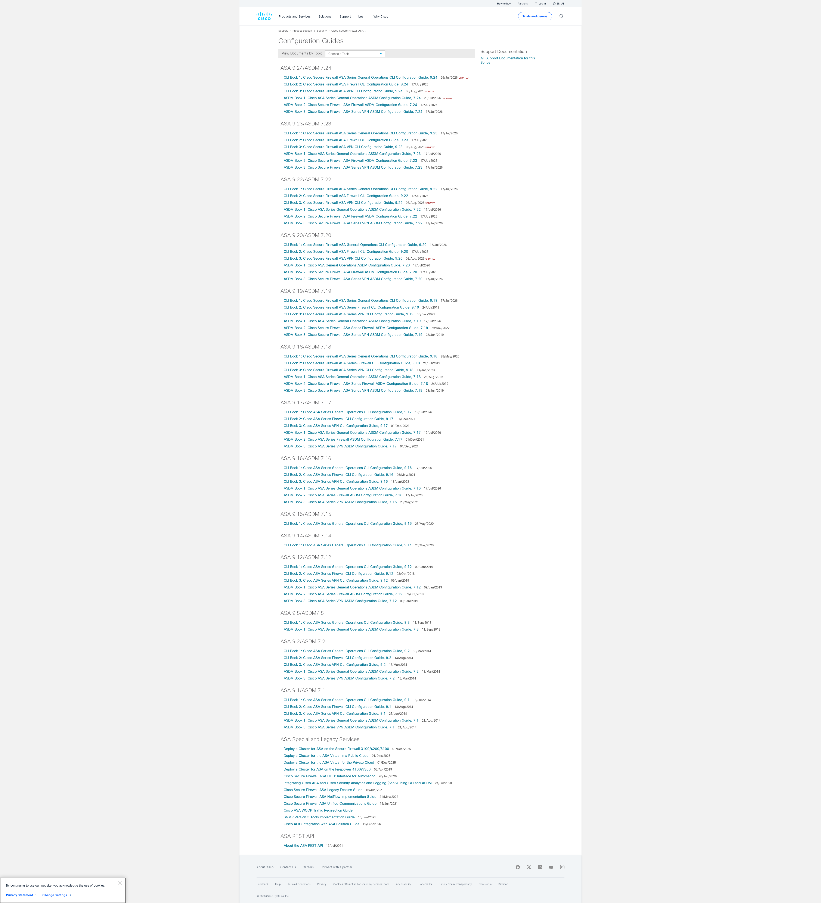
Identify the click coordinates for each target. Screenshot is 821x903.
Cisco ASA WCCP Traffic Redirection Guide (318, 810)
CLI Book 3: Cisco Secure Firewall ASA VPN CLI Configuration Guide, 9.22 (343, 202)
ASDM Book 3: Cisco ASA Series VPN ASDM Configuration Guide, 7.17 (340, 446)
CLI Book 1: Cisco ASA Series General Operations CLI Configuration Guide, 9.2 (347, 651)
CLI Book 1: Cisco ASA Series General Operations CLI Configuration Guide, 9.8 (347, 622)
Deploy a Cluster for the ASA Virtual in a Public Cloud (326, 755)
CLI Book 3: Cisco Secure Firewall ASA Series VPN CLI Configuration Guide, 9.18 (348, 370)
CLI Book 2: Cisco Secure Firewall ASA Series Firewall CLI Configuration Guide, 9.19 (351, 307)
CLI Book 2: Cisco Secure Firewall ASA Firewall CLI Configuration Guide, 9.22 (346, 196)
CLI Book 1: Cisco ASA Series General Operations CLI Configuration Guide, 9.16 (348, 468)
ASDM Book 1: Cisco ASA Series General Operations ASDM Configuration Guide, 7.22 (352, 209)
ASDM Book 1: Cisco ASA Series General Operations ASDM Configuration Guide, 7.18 (352, 377)
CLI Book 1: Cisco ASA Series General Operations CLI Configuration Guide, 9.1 (347, 700)
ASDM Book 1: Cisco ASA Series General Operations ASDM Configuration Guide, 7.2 (351, 671)
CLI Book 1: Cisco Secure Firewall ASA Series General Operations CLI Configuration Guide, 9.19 (360, 300)
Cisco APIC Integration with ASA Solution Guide (321, 824)
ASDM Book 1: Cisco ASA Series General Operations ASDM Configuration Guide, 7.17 (352, 432)
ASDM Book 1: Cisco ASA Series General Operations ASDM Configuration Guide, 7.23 (352, 154)
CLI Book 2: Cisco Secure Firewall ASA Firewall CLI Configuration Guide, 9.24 (346, 84)
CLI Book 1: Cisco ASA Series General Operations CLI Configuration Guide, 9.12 (348, 567)
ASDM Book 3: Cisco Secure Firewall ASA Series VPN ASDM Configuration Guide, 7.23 (353, 167)
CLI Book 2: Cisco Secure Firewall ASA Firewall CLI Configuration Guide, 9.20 (346, 251)
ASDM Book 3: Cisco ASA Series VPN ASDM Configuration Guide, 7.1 (339, 727)
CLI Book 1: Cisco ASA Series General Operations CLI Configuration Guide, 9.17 (348, 412)
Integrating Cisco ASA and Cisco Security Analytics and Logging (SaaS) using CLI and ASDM (358, 783)
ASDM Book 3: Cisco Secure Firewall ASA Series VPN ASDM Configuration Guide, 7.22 (353, 223)
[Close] (120, 883)
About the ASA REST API (303, 845)
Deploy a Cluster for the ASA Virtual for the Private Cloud (329, 762)
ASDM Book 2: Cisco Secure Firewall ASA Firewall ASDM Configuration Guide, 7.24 (350, 105)
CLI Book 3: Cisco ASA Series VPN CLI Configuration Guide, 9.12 (336, 580)
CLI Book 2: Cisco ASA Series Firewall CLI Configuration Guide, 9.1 (337, 707)
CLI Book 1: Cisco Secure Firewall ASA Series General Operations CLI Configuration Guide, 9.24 (360, 77)
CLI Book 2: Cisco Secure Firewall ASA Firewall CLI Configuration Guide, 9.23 (346, 140)
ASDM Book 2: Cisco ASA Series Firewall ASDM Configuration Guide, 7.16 (343, 495)
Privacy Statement (19, 895)
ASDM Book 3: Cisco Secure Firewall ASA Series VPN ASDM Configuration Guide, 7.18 (353, 390)
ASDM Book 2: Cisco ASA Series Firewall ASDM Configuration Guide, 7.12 (343, 594)
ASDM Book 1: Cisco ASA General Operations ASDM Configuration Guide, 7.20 (347, 265)
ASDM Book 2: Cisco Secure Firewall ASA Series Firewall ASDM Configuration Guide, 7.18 (356, 383)
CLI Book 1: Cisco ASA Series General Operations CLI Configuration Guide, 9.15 (348, 523)
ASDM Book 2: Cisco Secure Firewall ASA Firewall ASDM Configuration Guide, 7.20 (350, 272)
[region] (63, 890)
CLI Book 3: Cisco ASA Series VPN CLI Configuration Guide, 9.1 (335, 713)
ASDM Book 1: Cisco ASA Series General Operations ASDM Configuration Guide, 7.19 (352, 321)
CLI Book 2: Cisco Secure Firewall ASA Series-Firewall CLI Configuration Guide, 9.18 (352, 363)
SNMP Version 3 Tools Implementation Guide (319, 817)
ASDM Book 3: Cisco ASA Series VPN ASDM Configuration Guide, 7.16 (340, 502)
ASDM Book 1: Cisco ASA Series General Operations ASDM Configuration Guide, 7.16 (352, 488)
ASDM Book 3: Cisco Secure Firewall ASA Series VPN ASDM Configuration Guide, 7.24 (353, 111)
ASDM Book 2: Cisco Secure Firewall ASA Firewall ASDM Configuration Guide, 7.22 (350, 216)
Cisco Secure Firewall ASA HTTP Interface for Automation (329, 776)
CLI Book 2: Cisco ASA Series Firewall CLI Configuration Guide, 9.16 (338, 475)
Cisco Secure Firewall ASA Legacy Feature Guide (323, 790)
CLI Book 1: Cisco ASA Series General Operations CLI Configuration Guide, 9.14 (348, 545)
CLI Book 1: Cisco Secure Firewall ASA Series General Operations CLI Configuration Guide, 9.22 (360, 189)
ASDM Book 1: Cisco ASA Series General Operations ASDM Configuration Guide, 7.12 (353, 587)
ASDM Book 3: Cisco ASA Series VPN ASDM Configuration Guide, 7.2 (339, 678)
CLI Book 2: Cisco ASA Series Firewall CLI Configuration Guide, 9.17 (338, 419)
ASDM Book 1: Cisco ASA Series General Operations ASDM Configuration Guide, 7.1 (351, 720)
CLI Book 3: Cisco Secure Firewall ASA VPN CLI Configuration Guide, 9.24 (343, 91)
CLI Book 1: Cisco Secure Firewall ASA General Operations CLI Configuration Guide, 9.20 (355, 245)
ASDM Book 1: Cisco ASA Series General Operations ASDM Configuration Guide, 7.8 (351, 629)
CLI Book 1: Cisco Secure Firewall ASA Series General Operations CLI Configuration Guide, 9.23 (360, 133)
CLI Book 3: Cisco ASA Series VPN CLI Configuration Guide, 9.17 (336, 426)
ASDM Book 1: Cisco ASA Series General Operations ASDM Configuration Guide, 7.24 (352, 98)
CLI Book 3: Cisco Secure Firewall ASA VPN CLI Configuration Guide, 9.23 (343, 147)
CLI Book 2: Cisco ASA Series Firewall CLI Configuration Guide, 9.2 (337, 658)
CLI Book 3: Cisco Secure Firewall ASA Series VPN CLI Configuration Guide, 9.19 (348, 314)
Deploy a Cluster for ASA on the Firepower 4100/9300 (327, 769)
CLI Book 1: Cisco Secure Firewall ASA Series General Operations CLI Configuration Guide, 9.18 (360, 356)
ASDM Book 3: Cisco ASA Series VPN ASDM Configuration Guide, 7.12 (340, 601)
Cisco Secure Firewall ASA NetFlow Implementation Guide (330, 797)
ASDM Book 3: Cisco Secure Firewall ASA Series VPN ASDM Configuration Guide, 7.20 (353, 279)
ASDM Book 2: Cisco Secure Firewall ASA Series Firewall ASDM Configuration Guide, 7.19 (356, 328)
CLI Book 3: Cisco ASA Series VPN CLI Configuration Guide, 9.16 (336, 481)
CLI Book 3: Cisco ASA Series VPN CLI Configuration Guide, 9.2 (335, 664)
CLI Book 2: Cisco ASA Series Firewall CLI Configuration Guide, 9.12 (339, 573)
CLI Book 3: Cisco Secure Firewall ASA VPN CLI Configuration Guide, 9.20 (343, 258)
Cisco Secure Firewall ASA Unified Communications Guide (330, 803)
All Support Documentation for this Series (507, 60)
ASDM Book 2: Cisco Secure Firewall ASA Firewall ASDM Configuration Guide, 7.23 (350, 160)
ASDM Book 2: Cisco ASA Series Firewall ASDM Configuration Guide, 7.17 (343, 439)
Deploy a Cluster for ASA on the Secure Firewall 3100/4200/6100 (336, 749)
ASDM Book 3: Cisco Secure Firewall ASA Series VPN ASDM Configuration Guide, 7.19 (353, 335)
